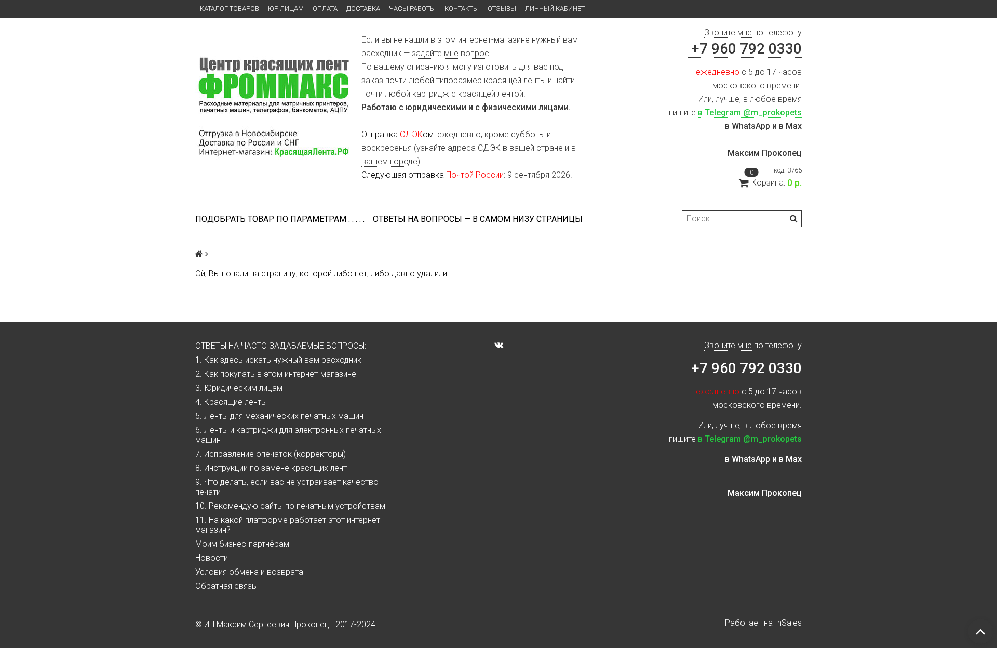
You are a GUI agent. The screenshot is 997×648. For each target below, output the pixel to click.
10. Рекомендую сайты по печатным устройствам (290, 506)
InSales (788, 623)
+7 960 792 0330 (745, 48)
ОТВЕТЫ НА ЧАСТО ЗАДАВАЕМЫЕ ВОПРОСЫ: (280, 346)
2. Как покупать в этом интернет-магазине (275, 374)
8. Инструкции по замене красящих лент (271, 468)
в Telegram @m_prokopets (750, 112)
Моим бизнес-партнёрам (242, 544)
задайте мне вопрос (450, 53)
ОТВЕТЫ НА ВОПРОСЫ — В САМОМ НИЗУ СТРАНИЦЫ (478, 219)
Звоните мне (728, 32)
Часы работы (412, 8)
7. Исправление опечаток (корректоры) (270, 454)
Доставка (363, 8)
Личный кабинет (555, 8)
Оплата (325, 8)
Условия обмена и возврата (249, 572)
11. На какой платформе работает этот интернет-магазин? (289, 525)
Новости (211, 558)
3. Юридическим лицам (238, 388)
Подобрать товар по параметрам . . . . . (280, 219)
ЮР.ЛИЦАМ (286, 8)
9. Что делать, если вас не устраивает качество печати (287, 487)
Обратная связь (226, 586)
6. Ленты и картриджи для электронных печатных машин (288, 435)
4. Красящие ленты (231, 402)
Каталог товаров (229, 8)
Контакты (461, 8)
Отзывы (502, 8)
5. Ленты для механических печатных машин (279, 416)
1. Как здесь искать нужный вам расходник (278, 360)
